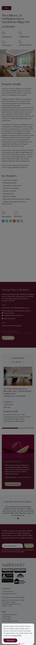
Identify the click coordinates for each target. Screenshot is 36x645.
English (22, 644)
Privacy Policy (16, 635)
